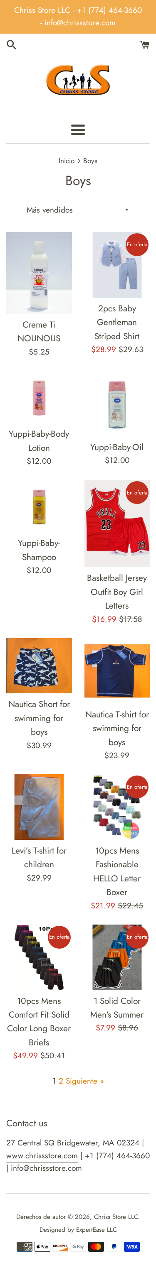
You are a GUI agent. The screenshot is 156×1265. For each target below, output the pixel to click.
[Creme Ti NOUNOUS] (39, 273)
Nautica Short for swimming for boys (39, 718)
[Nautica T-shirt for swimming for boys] (117, 671)
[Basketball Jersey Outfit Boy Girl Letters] (117, 523)
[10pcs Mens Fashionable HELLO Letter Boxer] (117, 807)
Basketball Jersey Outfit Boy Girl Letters (117, 592)
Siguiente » (85, 1080)
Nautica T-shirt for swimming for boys (117, 728)
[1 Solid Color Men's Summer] (117, 957)
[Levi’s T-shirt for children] (39, 807)
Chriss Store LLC (116, 1216)
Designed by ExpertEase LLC (78, 1229)
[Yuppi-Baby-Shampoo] (39, 506)
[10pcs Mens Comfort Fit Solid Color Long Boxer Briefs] (39, 957)
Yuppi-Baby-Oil (117, 447)
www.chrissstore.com (42, 1155)
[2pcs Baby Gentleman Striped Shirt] (117, 265)
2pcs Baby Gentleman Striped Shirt (116, 322)
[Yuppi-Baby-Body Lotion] (39, 397)
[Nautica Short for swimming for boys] (39, 665)
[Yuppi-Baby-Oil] (117, 403)
